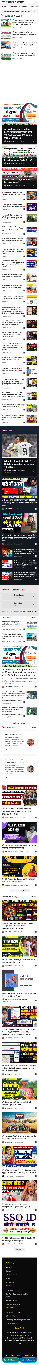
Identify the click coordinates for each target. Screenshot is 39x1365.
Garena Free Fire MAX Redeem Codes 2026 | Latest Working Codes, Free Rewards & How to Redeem (17, 925)
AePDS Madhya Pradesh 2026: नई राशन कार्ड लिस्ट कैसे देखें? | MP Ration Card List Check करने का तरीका (13, 394)
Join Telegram (30, 1360)
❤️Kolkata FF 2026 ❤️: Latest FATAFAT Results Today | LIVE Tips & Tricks (13, 194)
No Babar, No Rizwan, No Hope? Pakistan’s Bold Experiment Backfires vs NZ (12, 709)
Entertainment (19, 595)
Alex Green (8, 931)
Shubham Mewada (10, 851)
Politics (6, 617)
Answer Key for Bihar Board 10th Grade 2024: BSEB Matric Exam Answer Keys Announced (24, 551)
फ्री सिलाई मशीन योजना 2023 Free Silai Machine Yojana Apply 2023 (18, 11)
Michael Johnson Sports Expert (16, 470)
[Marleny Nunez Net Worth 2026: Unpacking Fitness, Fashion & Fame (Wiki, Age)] (32, 335)
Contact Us (9, 1271)
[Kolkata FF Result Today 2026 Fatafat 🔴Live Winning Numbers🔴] (32, 207)
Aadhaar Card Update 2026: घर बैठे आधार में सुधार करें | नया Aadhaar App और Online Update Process (24, 22)
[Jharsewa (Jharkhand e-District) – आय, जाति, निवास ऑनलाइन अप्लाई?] (6, 45)
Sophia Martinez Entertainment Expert (16, 999)
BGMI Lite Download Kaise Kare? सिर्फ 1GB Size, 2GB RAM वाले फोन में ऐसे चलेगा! (13, 251)
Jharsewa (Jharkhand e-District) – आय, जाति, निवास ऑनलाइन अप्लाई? (13, 636)
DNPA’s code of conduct (14, 1312)
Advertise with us (11, 1275)
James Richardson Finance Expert (11, 761)
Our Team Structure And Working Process (17, 1295)
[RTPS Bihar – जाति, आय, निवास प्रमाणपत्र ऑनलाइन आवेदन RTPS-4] (32, 288)
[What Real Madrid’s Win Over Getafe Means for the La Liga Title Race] (19, 446)
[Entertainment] (7, 596)
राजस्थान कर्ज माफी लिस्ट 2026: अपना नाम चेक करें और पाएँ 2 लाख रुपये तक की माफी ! (13, 417)
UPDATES (7, 727)
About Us (9, 1267)
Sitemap (8, 1278)
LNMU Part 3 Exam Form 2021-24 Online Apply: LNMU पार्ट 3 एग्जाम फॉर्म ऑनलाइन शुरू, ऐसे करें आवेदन (25, 563)
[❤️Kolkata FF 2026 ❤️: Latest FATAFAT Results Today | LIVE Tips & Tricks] (32, 195)
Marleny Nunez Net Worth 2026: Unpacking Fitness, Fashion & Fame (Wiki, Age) (12, 334)
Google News (10, 1323)
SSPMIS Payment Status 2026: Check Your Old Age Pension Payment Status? (19, 179)
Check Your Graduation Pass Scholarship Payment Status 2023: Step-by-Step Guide (17, 811)
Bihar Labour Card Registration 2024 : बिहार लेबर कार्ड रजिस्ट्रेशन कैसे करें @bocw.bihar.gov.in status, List (25, 574)
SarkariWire (15, 2)
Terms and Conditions (13, 1304)
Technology (18, 603)
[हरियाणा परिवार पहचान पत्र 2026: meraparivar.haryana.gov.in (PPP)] (19, 1190)
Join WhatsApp (11, 1360)
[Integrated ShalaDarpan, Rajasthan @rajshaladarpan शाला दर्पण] (32, 230)
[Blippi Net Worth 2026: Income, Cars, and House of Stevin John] (32, 371)
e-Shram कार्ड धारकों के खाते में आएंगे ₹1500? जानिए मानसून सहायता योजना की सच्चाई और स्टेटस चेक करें (19, 502)
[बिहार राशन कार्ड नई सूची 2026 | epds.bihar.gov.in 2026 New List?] (6, 35)
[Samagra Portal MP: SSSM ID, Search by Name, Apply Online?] (6, 56)
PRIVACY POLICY (12, 1300)
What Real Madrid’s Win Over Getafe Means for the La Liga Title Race (19, 464)
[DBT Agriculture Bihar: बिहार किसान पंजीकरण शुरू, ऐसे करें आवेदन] (32, 277)
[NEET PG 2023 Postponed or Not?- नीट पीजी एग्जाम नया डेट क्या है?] (19, 832)
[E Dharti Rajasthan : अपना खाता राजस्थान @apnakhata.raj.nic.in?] (32, 242)
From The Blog (9, 897)
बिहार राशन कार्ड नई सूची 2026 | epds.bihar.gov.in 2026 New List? (12, 624)
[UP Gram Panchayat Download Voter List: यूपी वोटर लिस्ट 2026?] (32, 360)
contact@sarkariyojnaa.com (19, 1335)
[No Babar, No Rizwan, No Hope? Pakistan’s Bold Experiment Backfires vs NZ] (32, 711)
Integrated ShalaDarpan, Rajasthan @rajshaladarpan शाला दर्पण (12, 228)
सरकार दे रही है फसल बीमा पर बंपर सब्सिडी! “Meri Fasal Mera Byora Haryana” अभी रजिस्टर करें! (12, 217)
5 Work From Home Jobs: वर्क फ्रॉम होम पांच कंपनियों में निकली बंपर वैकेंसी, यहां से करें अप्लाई (18, 538)
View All (34, 617)
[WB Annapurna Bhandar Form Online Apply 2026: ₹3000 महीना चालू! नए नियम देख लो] (19, 1156)
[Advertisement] (19, 82)
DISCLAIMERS (11, 1290)
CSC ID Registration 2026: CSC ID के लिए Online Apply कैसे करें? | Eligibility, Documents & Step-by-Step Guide (18, 1032)
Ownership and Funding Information (18, 1320)
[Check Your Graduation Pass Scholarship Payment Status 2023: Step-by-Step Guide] (19, 795)
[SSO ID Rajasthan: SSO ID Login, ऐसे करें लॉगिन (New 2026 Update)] (19, 1224)
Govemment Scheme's (30, 611)
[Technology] (7, 604)
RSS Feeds (10, 1282)
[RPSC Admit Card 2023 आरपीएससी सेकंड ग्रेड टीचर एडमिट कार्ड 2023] (19, 866)
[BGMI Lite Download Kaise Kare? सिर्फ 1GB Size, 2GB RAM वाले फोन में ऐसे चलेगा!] (32, 253)
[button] (4, 2)
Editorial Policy (11, 1316)
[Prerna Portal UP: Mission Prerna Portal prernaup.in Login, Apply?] (32, 299)
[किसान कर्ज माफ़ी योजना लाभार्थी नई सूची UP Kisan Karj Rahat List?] (32, 408)
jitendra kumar (9, 817)
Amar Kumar (11, 141)
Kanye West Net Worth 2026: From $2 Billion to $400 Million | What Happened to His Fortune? (13, 322)
